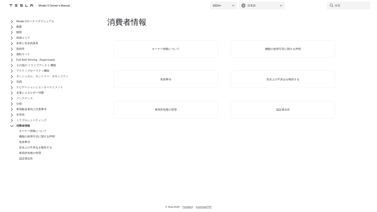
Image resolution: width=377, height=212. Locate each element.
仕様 (19, 103)
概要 (19, 26)
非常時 (20, 114)
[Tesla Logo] (21, 5)
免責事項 (165, 79)
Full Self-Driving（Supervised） (36, 59)
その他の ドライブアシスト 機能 (36, 65)
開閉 (19, 32)
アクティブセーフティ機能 (32, 70)
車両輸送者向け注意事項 (31, 109)
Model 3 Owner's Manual (54, 5)
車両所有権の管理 (166, 109)
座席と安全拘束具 (27, 43)
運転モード (23, 54)
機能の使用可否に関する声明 (283, 48)
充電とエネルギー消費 (30, 92)
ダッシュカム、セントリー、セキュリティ (42, 76)
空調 (19, 81)
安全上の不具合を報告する (282, 79)
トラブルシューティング (31, 120)
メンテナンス (24, 98)
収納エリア (23, 37)
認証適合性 (283, 109)
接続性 (20, 48)
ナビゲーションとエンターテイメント (39, 87)
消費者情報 (23, 125)
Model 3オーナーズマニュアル (35, 21)
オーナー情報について (165, 48)
